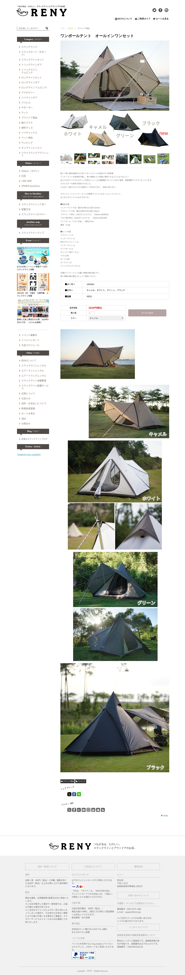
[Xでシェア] (69, 794)
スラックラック (29, 47)
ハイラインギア (29, 97)
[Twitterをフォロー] (154, 10)
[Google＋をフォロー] (79, 810)
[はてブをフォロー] (84, 810)
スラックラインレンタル (33, 365)
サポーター (27, 107)
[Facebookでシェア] (74, 794)
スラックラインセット (32, 59)
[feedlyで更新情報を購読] (98, 810)
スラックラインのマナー (33, 214)
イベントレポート (30, 340)
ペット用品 (27, 138)
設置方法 (25, 209)
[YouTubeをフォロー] (93, 810)
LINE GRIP (26, 181)
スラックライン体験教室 (33, 380)
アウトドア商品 (68, 781)
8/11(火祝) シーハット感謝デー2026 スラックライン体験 (33, 268)
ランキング (81, 781)
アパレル (25, 102)
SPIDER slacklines (30, 186)
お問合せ (25, 423)
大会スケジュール (30, 345)
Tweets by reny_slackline (29, 454)
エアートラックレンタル (33, 376)
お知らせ (25, 398)
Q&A (23, 418)
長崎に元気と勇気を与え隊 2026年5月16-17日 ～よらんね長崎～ (32, 320)
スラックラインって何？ (33, 204)
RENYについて (125, 19)
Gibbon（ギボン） (30, 171)
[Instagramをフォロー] (166, 10)
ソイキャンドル (29, 132)
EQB (23, 176)
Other (33, 353)
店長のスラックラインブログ (34, 439)
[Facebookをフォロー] (160, 10)
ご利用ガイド (144, 19)
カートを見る (162, 19)
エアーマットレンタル (32, 371)
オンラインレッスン (31, 148)
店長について (28, 393)
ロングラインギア (30, 82)
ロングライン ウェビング (34, 87)
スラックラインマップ (32, 233)
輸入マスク (27, 123)
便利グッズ (27, 128)
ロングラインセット (31, 77)
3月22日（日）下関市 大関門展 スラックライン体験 (32, 294)
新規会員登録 (28, 408)
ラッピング (27, 143)
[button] (47, 29)
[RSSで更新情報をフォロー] (103, 810)
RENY (89, 971)
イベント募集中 (29, 335)
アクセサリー (28, 92)
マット (24, 112)
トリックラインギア (31, 65)
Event (33, 240)
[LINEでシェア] (79, 794)
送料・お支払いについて (33, 403)
